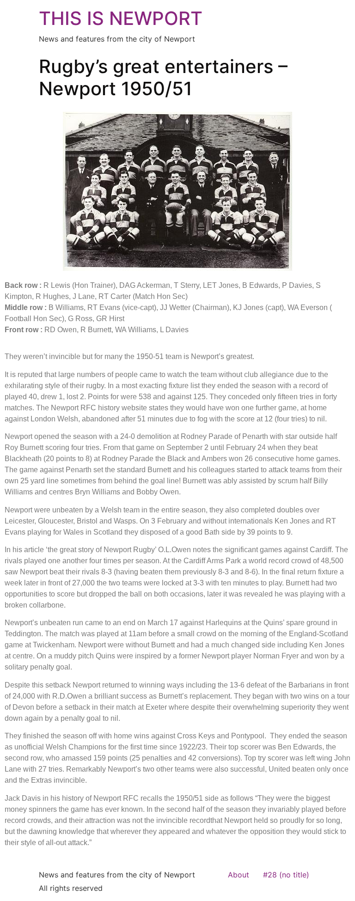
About (238, 874)
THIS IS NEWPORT (120, 18)
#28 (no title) (286, 874)
